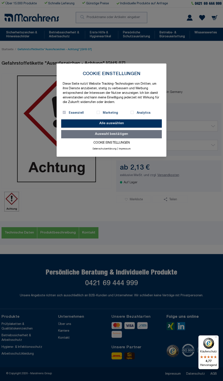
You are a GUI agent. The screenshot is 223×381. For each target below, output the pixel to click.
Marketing (110, 113)
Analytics (143, 113)
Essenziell (76, 113)
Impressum (125, 149)
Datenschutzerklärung (105, 149)
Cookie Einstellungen (111, 142)
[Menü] (216, 338)
